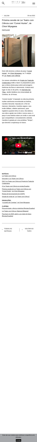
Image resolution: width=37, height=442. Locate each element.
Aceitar (18, 440)
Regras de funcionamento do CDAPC (13, 194)
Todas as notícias (8, 230)
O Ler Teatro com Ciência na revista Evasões (15, 186)
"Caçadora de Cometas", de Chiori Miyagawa (16, 202)
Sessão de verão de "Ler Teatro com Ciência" (16, 196)
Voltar (6, 15)
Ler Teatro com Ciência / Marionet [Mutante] (15, 211)
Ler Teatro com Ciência (12, 76)
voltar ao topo (29, 230)
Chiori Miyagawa (16, 73)
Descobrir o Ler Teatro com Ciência (12, 178)
